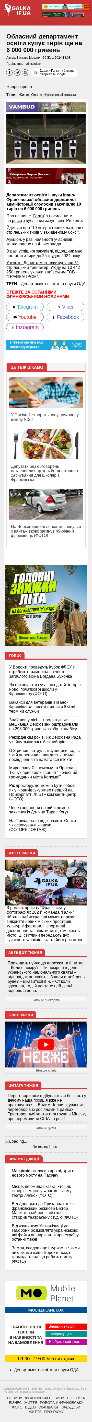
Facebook (67, 317)
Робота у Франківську (61, 1403)
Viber (67, 307)
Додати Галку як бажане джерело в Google (57, 72)
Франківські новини (60, 95)
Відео (30, 1407)
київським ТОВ (61, 272)
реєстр (18, 220)
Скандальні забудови (59, 1407)
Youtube (27, 317)
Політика (76, 1398)
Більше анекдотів (46, 1000)
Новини (14, 1398)
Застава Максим (28, 57)
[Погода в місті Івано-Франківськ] (46, 1141)
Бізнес (15, 1403)
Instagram (26, 327)
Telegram (26, 307)
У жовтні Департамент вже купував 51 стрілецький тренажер (42, 265)
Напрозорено (19, 86)
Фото (17, 1407)
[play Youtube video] (46, 1044)
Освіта (36, 95)
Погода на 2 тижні (46, 1147)
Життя (24, 95)
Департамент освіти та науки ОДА (53, 284)
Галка (38, 216)
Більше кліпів (46, 1070)
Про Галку (54, 1412)
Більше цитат (46, 1128)
